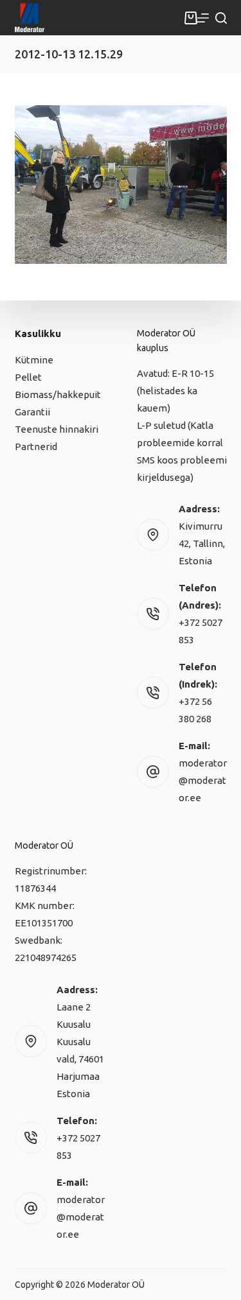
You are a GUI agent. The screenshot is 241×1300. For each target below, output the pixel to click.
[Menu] (203, 18)
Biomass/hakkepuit (58, 394)
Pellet (28, 377)
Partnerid (36, 446)
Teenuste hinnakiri (56, 429)
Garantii (32, 411)
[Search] (221, 18)
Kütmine (34, 359)
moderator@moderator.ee (203, 780)
